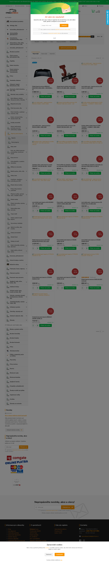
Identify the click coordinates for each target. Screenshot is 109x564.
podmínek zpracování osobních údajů (63, 29)
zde (61, 560)
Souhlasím (59, 554)
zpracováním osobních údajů (54, 33)
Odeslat (64, 25)
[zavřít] (75, 5)
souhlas (47, 547)
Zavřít (54, 38)
